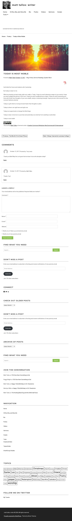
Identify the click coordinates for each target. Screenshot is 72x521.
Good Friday (49, 472)
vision (5, 483)
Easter (7, 472)
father (17, 472)
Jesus (34, 475)
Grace (57, 472)
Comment (5, 195)
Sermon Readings (39, 77)
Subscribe (8, 274)
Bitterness (21, 469)
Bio (30, 12)
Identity (21, 476)
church (47, 469)
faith (13, 472)
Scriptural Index (8, 442)
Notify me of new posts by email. (12, 234)
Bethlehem (10, 469)
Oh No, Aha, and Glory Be (18, 12)
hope (8, 476)
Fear (21, 472)
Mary (42, 476)
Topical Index (7, 446)
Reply (5, 160)
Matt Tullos (12, 77)
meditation (48, 476)
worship (12, 483)
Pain (57, 476)
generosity (39, 472)
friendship (34, 472)
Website (4, 226)
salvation (52, 480)
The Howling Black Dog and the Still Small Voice (25, 392)
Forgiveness (27, 472)
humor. (17, 476)
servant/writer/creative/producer (13, 28)
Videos (43, 12)
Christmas (38, 468)
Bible (15, 469)
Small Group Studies (9, 450)
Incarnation (27, 476)
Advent (5, 469)
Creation (58, 469)
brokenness (28, 469)
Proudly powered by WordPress (13, 516)
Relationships (36, 479)
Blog (28, 77)
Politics (5, 479)
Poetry (36, 12)
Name (4, 216)
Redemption (27, 479)
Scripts (59, 12)
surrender (62, 479)
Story (58, 479)
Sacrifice (45, 480)
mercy (54, 476)
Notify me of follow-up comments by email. (15, 231)
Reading (18, 479)
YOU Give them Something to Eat (21, 375)
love (39, 476)
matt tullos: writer (23, 5)
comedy (52, 469)
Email (4, 221)
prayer (11, 479)
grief (62, 472)
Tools (5, 14)
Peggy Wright (7, 379)
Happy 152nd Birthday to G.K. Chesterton (23, 384)
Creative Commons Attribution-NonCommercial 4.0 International (45, 125)
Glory (44, 472)
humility (12, 476)
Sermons (51, 12)
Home (5, 12)
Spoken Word (47, 77)
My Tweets (7, 497)
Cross (65, 469)
